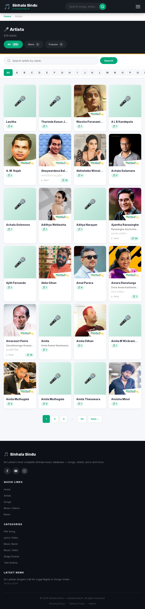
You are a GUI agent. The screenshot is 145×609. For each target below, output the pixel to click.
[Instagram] (24, 471)
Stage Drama (11, 556)
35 (82, 418)
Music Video (11, 550)
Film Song (9, 531)
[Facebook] (7, 471)
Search (108, 60)
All (13, 44)
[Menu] (138, 6)
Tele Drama (10, 562)
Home (7, 16)
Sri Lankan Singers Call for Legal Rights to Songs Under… (37, 579)
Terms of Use (76, 603)
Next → (95, 418)
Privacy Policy (57, 603)
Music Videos (12, 508)
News (7, 514)
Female (55, 44)
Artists (7, 495)
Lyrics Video (11, 537)
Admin (92, 603)
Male (33, 44)
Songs (7, 501)
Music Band (11, 543)
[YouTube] (15, 471)
